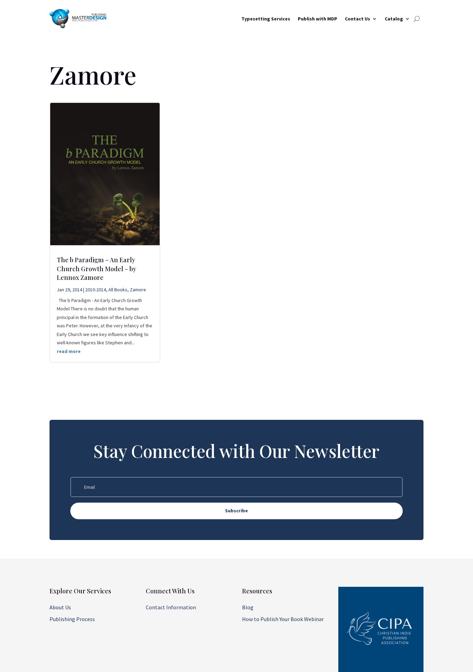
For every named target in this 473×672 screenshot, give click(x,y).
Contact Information (171, 607)
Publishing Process (72, 619)
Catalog (394, 19)
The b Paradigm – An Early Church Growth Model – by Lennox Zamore (96, 268)
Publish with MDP (317, 19)
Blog (247, 607)
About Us (60, 607)
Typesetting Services (265, 19)
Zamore (138, 289)
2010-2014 (95, 289)
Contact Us (357, 19)
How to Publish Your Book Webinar (283, 619)
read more (69, 351)
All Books (117, 289)
